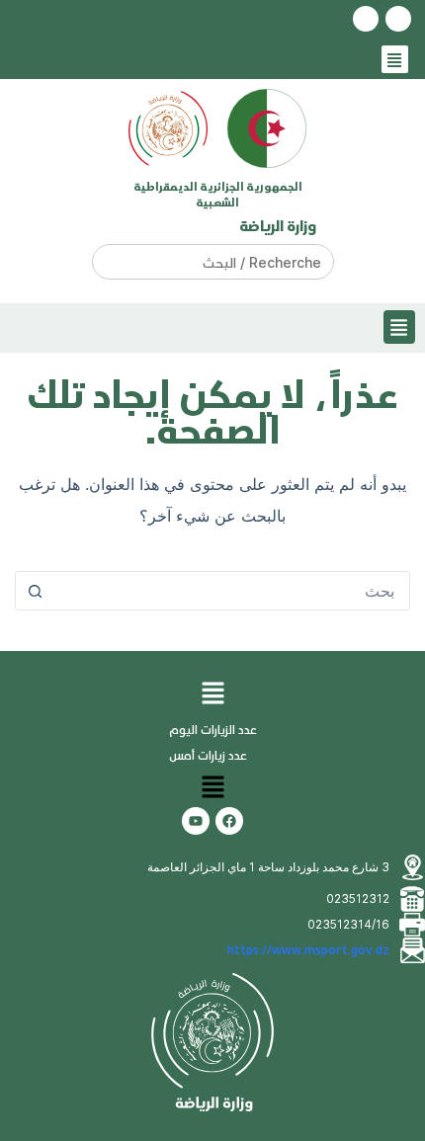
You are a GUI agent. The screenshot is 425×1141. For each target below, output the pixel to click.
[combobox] (231, 591)
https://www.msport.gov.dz (308, 949)
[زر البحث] (34, 591)
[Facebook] (229, 821)
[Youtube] (196, 821)
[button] (395, 59)
